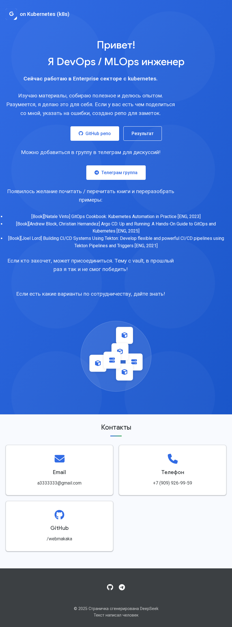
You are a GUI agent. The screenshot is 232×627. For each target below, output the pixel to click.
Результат (143, 133)
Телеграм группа (119, 172)
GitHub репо (98, 133)
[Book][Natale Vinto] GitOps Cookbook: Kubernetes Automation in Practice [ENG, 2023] (116, 216)
